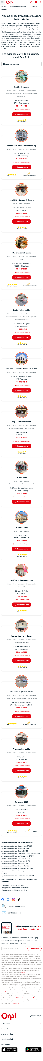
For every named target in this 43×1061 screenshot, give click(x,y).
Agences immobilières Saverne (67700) (15, 866)
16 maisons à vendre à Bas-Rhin (12, 885)
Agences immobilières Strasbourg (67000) (16, 846)
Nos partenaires (7, 1029)
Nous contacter (23, 114)
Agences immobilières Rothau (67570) (15, 863)
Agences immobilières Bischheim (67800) (16, 848)
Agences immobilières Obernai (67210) (15, 858)
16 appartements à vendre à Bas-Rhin (15, 888)
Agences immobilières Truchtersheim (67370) (17, 876)
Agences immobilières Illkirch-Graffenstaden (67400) (20, 853)
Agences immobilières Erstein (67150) (14, 851)
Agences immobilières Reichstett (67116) (15, 861)
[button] (21, 1024)
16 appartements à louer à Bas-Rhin (14, 890)
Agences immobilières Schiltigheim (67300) (17, 868)
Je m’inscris (34, 948)
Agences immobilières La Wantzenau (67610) (17, 856)
